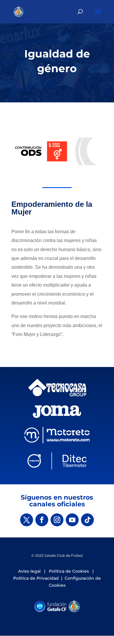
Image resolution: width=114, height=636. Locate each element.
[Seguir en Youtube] (72, 519)
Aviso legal (29, 571)
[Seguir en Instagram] (57, 519)
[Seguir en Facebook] (41, 519)
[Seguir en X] (26, 519)
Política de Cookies (69, 571)
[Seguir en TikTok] (87, 519)
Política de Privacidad (36, 578)
